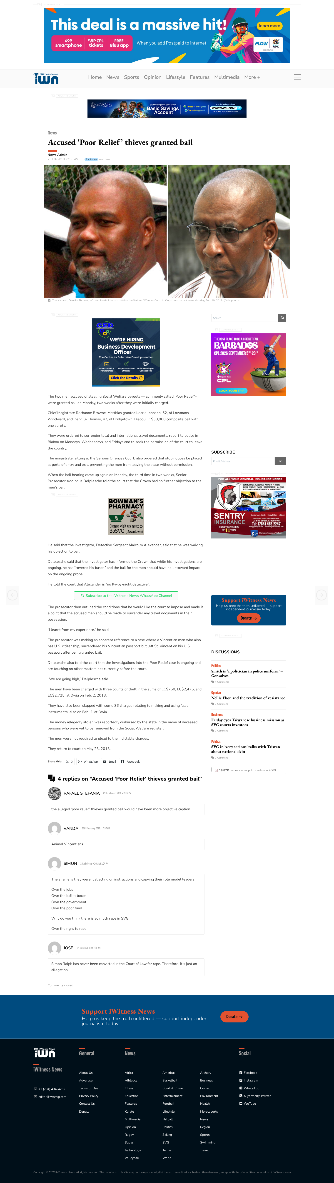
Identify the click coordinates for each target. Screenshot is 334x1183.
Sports (131, 77)
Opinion (153, 77)
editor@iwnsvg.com (52, 1097)
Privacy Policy (88, 1096)
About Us (86, 1073)
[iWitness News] (44, 1052)
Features (200, 77)
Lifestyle (175, 77)
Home (95, 77)
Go (280, 461)
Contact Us (87, 1103)
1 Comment (221, 704)
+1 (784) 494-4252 (51, 1089)
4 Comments (222, 682)
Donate (246, 618)
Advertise (85, 1080)
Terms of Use (88, 1088)
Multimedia (227, 77)
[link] (45, 78)
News (113, 77)
